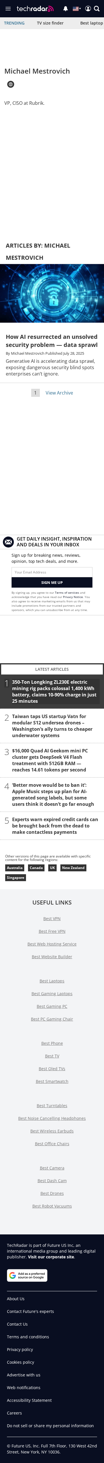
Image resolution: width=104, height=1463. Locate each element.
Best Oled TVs (52, 1068)
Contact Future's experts (30, 1311)
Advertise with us (23, 1375)
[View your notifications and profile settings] (65, 8)
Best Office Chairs (52, 1143)
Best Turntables (52, 1105)
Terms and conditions (28, 1336)
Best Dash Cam (52, 1180)
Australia (15, 867)
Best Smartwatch (52, 1081)
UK (52, 867)
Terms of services (67, 593)
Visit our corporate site (51, 1257)
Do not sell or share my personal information (50, 1425)
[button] (97, 9)
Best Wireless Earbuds (52, 1131)
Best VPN (52, 918)
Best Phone (52, 1043)
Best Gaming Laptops (52, 993)
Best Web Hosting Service (52, 944)
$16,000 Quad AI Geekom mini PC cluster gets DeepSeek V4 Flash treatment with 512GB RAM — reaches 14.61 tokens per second (50, 760)
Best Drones (52, 1193)
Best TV (52, 1056)
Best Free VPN (52, 931)
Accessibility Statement (29, 1400)
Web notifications (23, 1387)
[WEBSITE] (10, 84)
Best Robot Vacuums (52, 1206)
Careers (14, 1413)
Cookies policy (20, 1362)
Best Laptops (52, 981)
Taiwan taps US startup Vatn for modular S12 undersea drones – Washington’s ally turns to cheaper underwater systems (52, 725)
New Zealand (73, 867)
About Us (16, 1298)
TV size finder (50, 23)
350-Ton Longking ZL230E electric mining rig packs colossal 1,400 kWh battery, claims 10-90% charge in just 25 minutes (54, 691)
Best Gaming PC (52, 1006)
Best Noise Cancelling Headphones (52, 1118)
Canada (36, 867)
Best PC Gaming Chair (52, 1019)
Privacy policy (20, 1349)
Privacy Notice (73, 597)
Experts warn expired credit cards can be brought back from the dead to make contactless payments (55, 825)
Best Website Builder (52, 956)
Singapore (15, 877)
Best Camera (52, 1168)
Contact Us (17, 1324)
